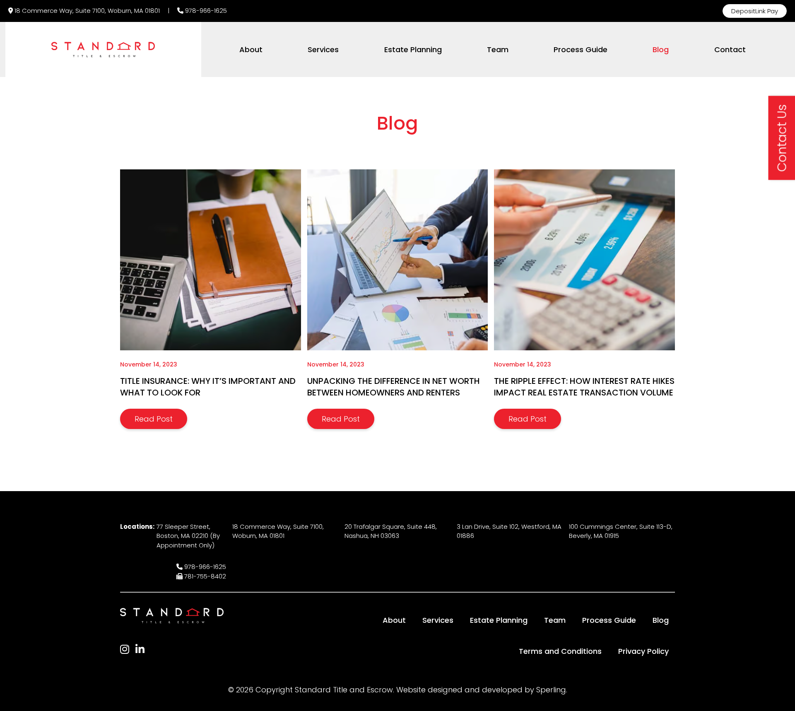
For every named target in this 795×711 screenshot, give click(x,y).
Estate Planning (413, 49)
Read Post (154, 419)
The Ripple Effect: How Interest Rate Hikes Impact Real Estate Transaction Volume (584, 386)
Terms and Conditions (560, 651)
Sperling (551, 689)
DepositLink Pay (754, 11)
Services (323, 49)
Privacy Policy (643, 651)
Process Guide (580, 49)
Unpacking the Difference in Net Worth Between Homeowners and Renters (393, 386)
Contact (730, 49)
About (251, 49)
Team (497, 49)
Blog (661, 49)
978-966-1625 (206, 10)
